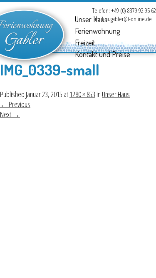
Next (10, 114)
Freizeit (85, 42)
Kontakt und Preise (102, 54)
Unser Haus (91, 19)
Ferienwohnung (97, 30)
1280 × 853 (82, 94)
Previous (15, 104)
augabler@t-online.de (129, 19)
